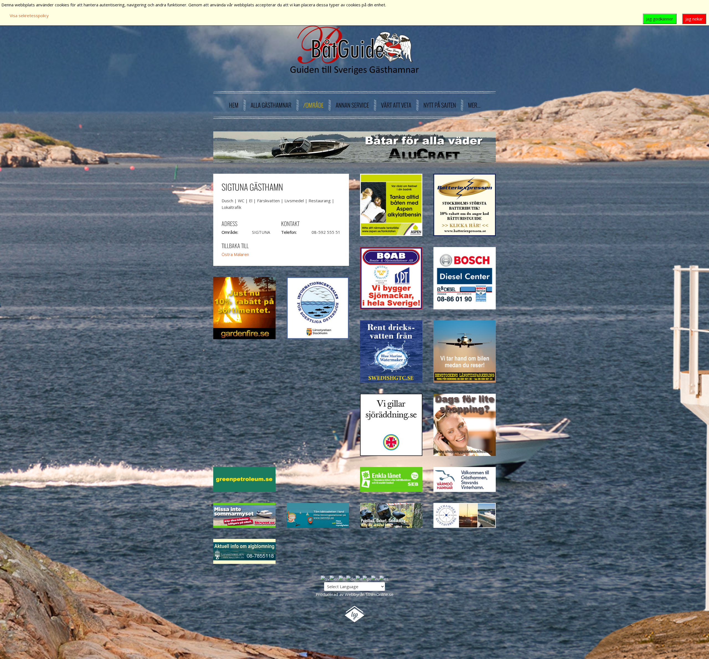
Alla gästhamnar (271, 105)
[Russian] (375, 578)
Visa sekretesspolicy (29, 15)
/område (313, 105)
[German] (351, 578)
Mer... (474, 105)
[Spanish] (384, 578)
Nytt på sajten (439, 105)
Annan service (352, 105)
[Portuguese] (367, 578)
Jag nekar (694, 19)
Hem (233, 105)
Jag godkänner (659, 19)
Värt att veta (396, 105)
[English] (334, 578)
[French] (342, 578)
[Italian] (359, 578)
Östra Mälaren (235, 254)
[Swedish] (325, 578)
